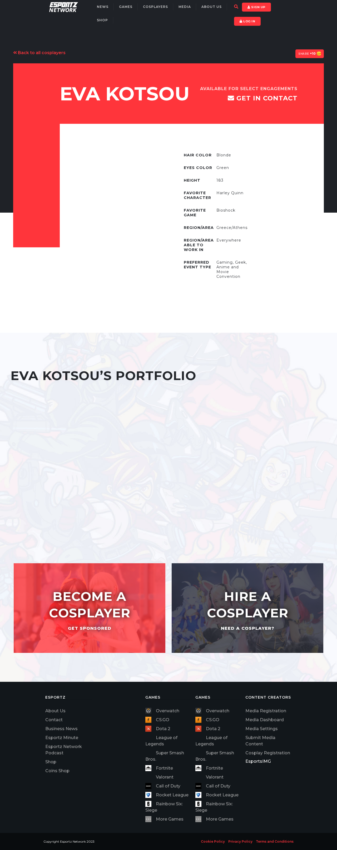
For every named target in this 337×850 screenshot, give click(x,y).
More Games (170, 819)
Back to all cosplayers (41, 52)
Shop (102, 20)
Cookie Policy (213, 841)
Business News (61, 728)
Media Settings (261, 728)
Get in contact (266, 98)
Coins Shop (57, 770)
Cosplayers (155, 7)
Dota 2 (163, 728)
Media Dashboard (264, 719)
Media (185, 7)
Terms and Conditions (275, 841)
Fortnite (164, 768)
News (102, 7)
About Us (211, 7)
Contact (54, 719)
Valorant (165, 777)
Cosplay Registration (267, 752)
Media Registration (265, 710)
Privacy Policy (240, 841)
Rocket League (172, 794)
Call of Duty (168, 786)
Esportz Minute (61, 737)
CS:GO (162, 719)
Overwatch (167, 710)
